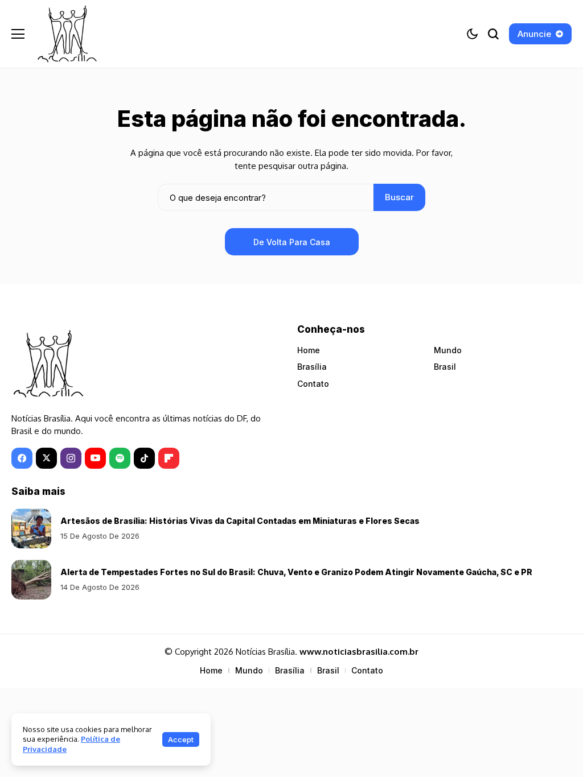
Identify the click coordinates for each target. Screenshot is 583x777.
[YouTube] (95, 458)
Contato (313, 383)
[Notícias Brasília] (67, 34)
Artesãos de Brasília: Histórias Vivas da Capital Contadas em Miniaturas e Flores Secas (240, 521)
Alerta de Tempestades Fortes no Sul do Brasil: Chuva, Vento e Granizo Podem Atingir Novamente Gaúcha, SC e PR (296, 572)
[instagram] (70, 458)
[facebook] (21, 458)
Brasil (445, 366)
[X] (46, 458)
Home (308, 350)
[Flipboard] (168, 458)
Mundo (448, 350)
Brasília (312, 366)
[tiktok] (144, 458)
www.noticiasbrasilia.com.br (358, 651)
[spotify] (119, 458)
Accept (181, 739)
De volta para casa (291, 242)
